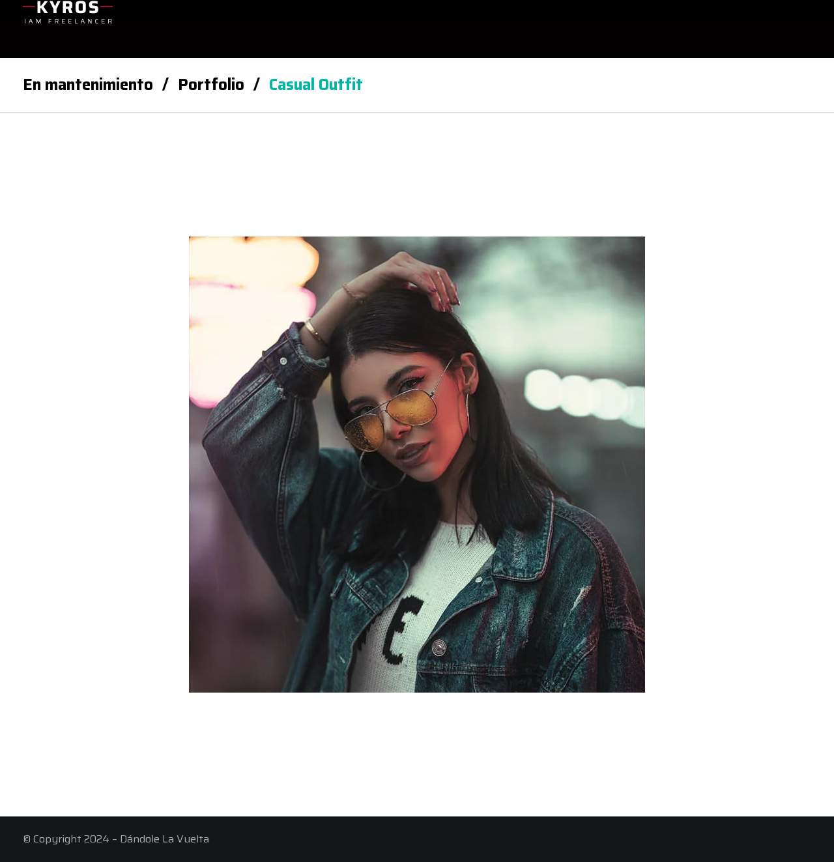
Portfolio (211, 84)
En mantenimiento (88, 84)
